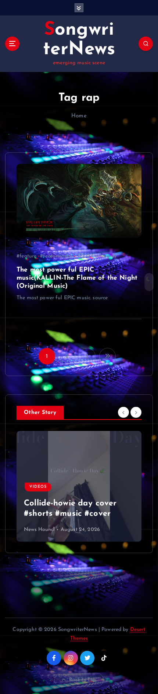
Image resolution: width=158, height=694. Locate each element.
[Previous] (123, 412)
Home (79, 116)
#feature (26, 256)
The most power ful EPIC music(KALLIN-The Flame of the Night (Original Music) (77, 278)
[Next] (135, 412)
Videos (38, 487)
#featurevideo (56, 256)
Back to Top (82, 679)
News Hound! (39, 529)
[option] (79, 486)
